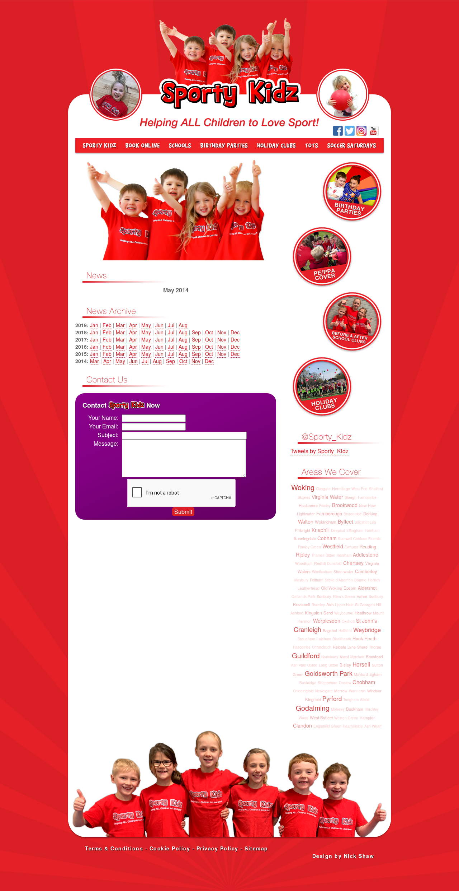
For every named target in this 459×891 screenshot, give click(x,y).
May (146, 325)
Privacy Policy (217, 848)
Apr (133, 325)
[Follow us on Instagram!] (361, 131)
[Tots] (312, 145)
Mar (120, 325)
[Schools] (180, 145)
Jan (94, 325)
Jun (159, 325)
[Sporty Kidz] (98, 145)
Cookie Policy (170, 848)
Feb (107, 325)
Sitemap (256, 848)
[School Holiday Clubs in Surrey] (276, 145)
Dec (235, 332)
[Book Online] (143, 145)
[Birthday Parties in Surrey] (224, 145)
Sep (196, 332)
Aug (183, 325)
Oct (209, 332)
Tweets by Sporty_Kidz (319, 451)
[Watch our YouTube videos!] (373, 131)
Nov (221, 332)
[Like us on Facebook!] (338, 131)
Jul (171, 325)
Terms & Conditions (114, 848)
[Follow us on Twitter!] (350, 131)
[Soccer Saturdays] (353, 145)
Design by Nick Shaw (343, 855)
